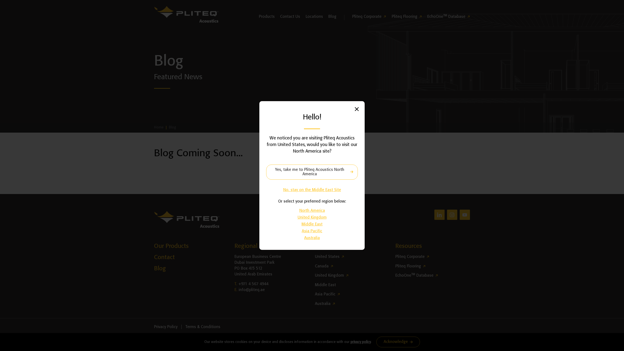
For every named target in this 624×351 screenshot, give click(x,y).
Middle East (312, 224)
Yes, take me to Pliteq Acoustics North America (309, 172)
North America (312, 211)
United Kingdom (312, 217)
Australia (312, 238)
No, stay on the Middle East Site (312, 190)
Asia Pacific (312, 231)
